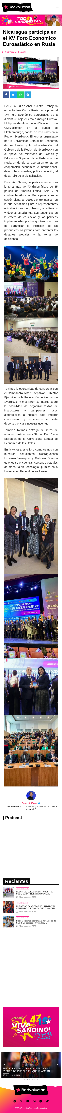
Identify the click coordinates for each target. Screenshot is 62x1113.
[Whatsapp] (34, 1101)
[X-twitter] (21, 1101)
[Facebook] (15, 1101)
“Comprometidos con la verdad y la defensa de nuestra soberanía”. (31, 807)
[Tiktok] (47, 1101)
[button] (24, 1079)
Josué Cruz (31, 803)
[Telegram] (41, 1101)
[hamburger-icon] (57, 7)
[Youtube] (28, 1101)
